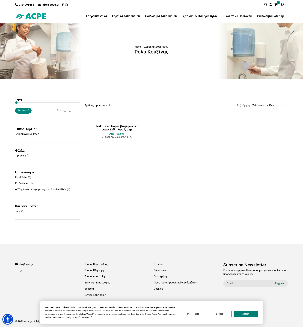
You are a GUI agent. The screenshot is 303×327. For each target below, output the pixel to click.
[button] (7, 319)
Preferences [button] (85, 317)
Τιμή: (59, 110)
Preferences (193, 314)
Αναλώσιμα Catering (270, 16)
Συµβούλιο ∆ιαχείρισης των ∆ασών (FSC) (42, 189)
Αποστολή (23, 110)
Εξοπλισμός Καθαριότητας (200, 16)
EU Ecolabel (21, 183)
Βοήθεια (89, 288)
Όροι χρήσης (161, 276)
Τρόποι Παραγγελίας (96, 264)
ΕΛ (283, 4)
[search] (265, 4)
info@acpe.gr (50, 4)
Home (138, 46)
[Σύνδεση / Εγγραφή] (271, 4)
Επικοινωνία (161, 270)
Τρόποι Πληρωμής (95, 270)
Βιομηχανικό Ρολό (28, 134)
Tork (17, 211)
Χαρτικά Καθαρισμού (126, 16)
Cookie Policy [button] (151, 314)
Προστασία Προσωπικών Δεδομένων (175, 282)
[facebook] (63, 5)
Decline (219, 314)
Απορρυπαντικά (96, 16)
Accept (245, 314)
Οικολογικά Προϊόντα (237, 16)
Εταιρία (158, 264)
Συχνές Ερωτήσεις (95, 294)
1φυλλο (19, 155)
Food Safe (21, 177)
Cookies (158, 288)
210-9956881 (27, 4)
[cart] (276, 4)
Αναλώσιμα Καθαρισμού (161, 16)
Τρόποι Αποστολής (95, 276)
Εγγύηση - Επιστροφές (97, 282)
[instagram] (66, 5)
